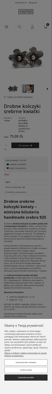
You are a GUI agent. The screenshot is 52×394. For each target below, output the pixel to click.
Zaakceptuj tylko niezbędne (26, 362)
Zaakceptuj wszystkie (26, 378)
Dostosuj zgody (26, 370)
